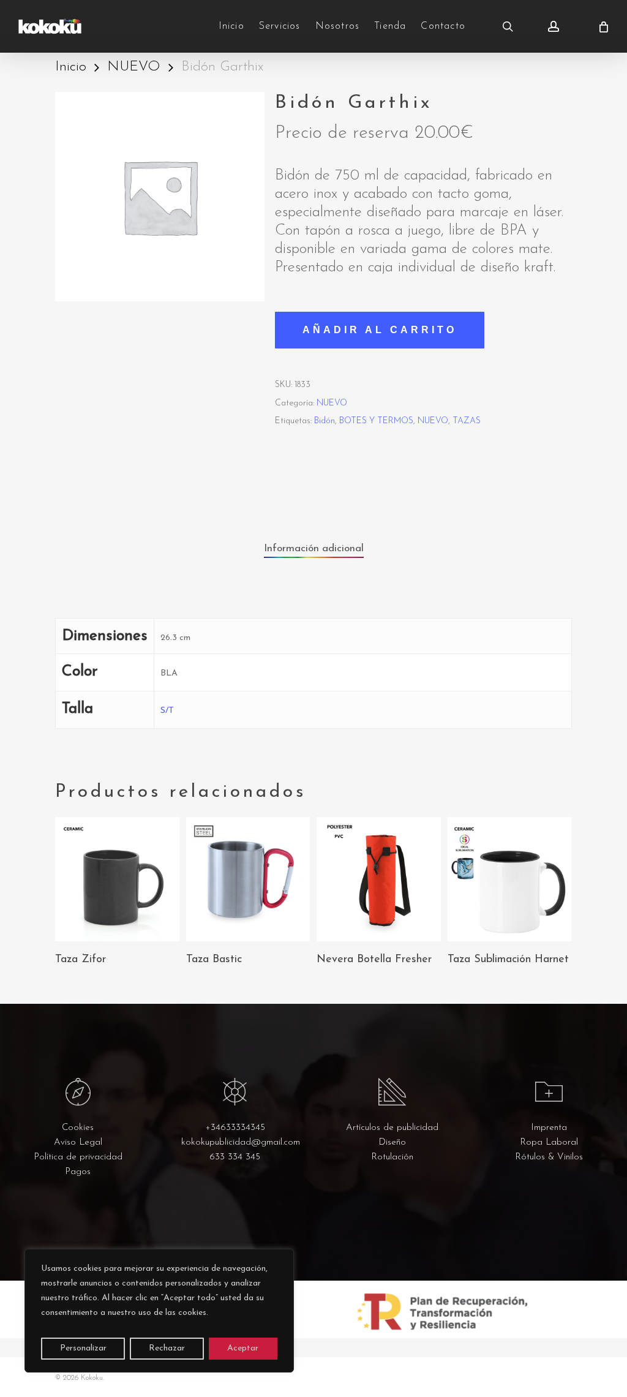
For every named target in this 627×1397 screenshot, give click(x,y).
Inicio (70, 67)
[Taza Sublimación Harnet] (510, 879)
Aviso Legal (78, 1142)
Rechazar (167, 1348)
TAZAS (466, 421)
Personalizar (83, 1348)
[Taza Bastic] (248, 879)
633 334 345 (234, 1157)
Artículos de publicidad (392, 1127)
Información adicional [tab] (314, 548)
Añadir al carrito (379, 330)
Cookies (78, 1127)
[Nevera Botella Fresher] (379, 879)
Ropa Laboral (549, 1142)
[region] (159, 1311)
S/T (167, 710)
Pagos (78, 1172)
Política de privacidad (78, 1157)
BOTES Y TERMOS (376, 421)
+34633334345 (235, 1127)
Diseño (392, 1142)
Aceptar (242, 1348)
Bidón (324, 421)
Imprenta (549, 1127)
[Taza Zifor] (117, 879)
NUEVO (133, 67)
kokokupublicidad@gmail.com (240, 1142)
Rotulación (392, 1157)
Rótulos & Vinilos (549, 1157)
